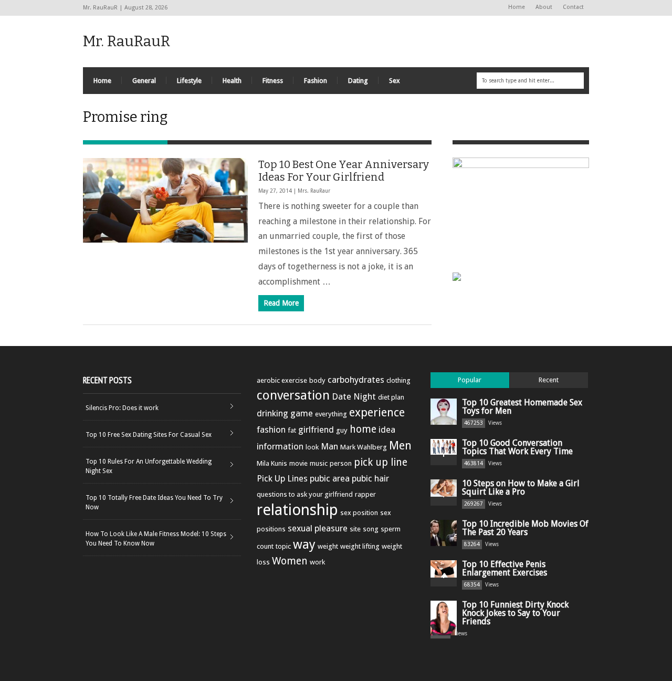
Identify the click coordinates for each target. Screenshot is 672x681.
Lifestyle (189, 81)
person (341, 463)
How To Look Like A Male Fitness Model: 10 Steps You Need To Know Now (156, 538)
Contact (573, 7)
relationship (297, 510)
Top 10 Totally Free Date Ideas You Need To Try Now (154, 502)
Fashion (315, 81)
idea (387, 429)
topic (283, 546)
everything (331, 414)
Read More (281, 303)
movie (298, 463)
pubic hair (370, 478)
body (317, 380)
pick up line (380, 462)
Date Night (354, 396)
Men (400, 445)
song (371, 529)
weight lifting (360, 546)
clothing (398, 380)
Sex (394, 81)
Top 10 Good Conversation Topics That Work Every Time (517, 447)
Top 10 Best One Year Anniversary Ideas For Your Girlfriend (343, 170)
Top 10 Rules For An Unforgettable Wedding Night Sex (149, 466)
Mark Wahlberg (363, 447)
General (144, 81)
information (280, 446)
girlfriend (316, 429)
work (317, 562)
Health (232, 81)
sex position (359, 513)
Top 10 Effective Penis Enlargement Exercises (504, 568)
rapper (365, 494)
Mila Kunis (272, 463)
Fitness (272, 81)
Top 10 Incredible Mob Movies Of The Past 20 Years (525, 528)
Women (290, 561)
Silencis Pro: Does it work (122, 408)
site (355, 529)
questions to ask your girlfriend (305, 494)
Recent (549, 380)
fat (292, 430)
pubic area (330, 478)
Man (329, 446)
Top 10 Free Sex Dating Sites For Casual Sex (149, 434)
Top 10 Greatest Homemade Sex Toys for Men (522, 406)
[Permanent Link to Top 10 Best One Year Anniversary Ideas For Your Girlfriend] (165, 200)
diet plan (391, 397)
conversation (293, 395)
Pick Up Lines (282, 478)
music (319, 463)
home (363, 429)
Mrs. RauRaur (314, 191)
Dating (358, 81)
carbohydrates (356, 379)
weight (328, 546)
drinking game (285, 413)
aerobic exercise (282, 380)
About (544, 7)
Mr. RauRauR (126, 41)
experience (377, 412)
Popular (469, 380)
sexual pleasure (318, 528)
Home (516, 7)
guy (342, 430)
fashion (271, 429)
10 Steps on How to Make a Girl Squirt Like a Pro (521, 487)
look (312, 447)
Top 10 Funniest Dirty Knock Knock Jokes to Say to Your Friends (515, 613)
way (304, 544)
